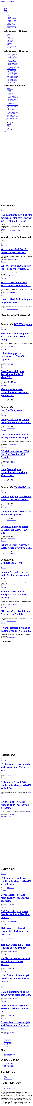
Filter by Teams (11, 15)
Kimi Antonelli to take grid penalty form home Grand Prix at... (15, 978)
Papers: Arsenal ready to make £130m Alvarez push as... (15, 574)
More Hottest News (6, 816)
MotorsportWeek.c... (13, 346)
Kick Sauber (10, 40)
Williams (9, 47)
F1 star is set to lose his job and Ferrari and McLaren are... (15, 767)
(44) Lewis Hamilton (12, 76)
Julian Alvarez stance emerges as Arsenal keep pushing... (14, 594)
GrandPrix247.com (12, 103)
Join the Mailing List (9, 1066)
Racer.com (9, 110)
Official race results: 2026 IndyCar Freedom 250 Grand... (15, 454)
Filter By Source (8, 1045)
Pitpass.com (10, 108)
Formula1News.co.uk (12, 97)
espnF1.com (10, 91)
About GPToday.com (9, 1054)
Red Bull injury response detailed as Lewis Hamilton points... (15, 914)
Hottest (5, 10)
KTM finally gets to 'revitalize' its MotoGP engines (13, 356)
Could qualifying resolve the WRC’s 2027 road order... (16, 498)
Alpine (8, 34)
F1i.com (9, 94)
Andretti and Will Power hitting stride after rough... (15, 436)
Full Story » (4, 229)
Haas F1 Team (10, 38)
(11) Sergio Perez (11, 61)
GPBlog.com (10, 100)
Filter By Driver (8, 1043)
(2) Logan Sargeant (12, 55)
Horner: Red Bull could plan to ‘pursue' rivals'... (16, 300)
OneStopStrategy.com (12, 106)
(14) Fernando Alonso (12, 63)
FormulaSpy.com (11, 99)
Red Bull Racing (11, 46)
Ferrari (8, 37)
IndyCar (9, 127)
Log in (2, 1)
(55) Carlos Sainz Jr (12, 77)
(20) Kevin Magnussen (13, 67)
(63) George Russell (12, 79)
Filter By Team (7, 1042)
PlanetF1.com (10, 109)
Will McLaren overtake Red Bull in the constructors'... (16, 267)
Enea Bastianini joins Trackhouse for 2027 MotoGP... (12, 374)
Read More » (27, 774)
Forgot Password (8, 1079)
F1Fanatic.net (10, 93)
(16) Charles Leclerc (12, 64)
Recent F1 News (11, 21)
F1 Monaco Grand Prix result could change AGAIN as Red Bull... (16, 785)
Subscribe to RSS (8, 1068)
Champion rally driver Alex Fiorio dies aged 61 (16, 513)
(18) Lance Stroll (11, 66)
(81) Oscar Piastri (11, 82)
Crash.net (9, 90)
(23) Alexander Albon (12, 70)
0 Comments (17, 230)
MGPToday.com (23, 324)
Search (5, 131)
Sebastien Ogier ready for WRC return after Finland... (16, 546)
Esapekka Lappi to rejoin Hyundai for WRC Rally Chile (14, 529)
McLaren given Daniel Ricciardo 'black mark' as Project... (15, 931)
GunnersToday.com (11, 562)
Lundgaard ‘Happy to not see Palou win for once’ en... (16, 421)
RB (8, 44)
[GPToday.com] (16, 3)
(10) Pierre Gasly (11, 60)
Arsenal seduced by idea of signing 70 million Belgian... (16, 629)
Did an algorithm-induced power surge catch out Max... (16, 993)
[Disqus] (16, 665)
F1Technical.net (11, 96)
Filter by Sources (11, 18)
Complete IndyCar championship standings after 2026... (14, 472)
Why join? (11, 1)
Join (7, 1)
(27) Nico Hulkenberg (12, 73)
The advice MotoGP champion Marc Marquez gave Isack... (15, 392)
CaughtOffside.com (12, 604)
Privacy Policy (7, 1055)
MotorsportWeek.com (12, 105)
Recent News (7, 1040)
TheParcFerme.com (12, 118)
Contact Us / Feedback (9, 1086)
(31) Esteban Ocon (12, 74)
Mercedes (9, 43)
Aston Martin (10, 35)
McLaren (9, 41)
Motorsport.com (12, 364)
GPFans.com (10, 102)
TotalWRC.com (22, 487)
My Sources (10, 23)
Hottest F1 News (11, 20)
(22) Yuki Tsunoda (11, 69)
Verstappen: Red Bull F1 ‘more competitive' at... (14, 251)
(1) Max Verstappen (12, 54)
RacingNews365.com (12, 112)
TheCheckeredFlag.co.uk (13, 116)
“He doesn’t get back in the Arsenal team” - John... (15, 613)
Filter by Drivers (11, 17)
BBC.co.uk (10, 89)
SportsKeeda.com (11, 621)
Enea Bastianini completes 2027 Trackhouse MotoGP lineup (15, 336)
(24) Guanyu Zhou (12, 72)
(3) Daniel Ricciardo (12, 57)
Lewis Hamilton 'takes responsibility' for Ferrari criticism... (15, 804)
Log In (5, 1077)
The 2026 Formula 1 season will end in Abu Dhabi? (16, 946)
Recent (5, 11)
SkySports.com (11, 113)
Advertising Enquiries (9, 1088)
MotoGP (9, 124)
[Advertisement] (16, 151)
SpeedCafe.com (11, 115)
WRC (8, 125)
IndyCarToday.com (11, 410)
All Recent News (5, 1033)
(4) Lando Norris (11, 58)
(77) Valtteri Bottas (12, 80)
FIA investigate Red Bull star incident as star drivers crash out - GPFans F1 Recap (16, 217)
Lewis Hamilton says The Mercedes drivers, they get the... (15, 1008)
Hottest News (7, 1039)
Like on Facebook (8, 1065)
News (8, 14)
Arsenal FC (10, 129)
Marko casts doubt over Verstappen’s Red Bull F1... (16, 284)
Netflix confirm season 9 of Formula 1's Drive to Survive (15, 961)
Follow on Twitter (8, 1063)
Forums (6, 1046)
